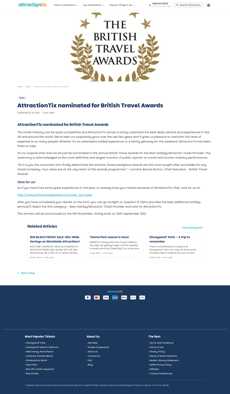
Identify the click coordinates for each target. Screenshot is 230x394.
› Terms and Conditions (161, 342)
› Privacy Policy (156, 351)
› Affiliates (153, 369)
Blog (28, 87)
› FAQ (89, 360)
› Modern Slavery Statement (163, 360)
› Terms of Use (156, 347)
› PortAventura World (36, 360)
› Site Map (92, 342)
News (21, 97)
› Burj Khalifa (31, 373)
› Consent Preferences (160, 373)
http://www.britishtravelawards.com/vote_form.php (54, 195)
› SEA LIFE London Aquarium (39, 369)
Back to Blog (28, 273)
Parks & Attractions (64, 5)
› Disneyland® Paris (35, 342)
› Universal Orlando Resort (39, 356)
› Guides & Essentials (98, 347)
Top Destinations (92, 5)
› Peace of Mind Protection (162, 356)
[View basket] (208, 5)
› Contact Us (93, 356)
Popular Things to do (120, 5)
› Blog (90, 364)
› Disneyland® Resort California (41, 347)
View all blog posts (192, 227)
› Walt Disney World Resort (39, 351)
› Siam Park (31, 364)
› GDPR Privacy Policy (160, 364)
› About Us (92, 351)
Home (19, 87)
